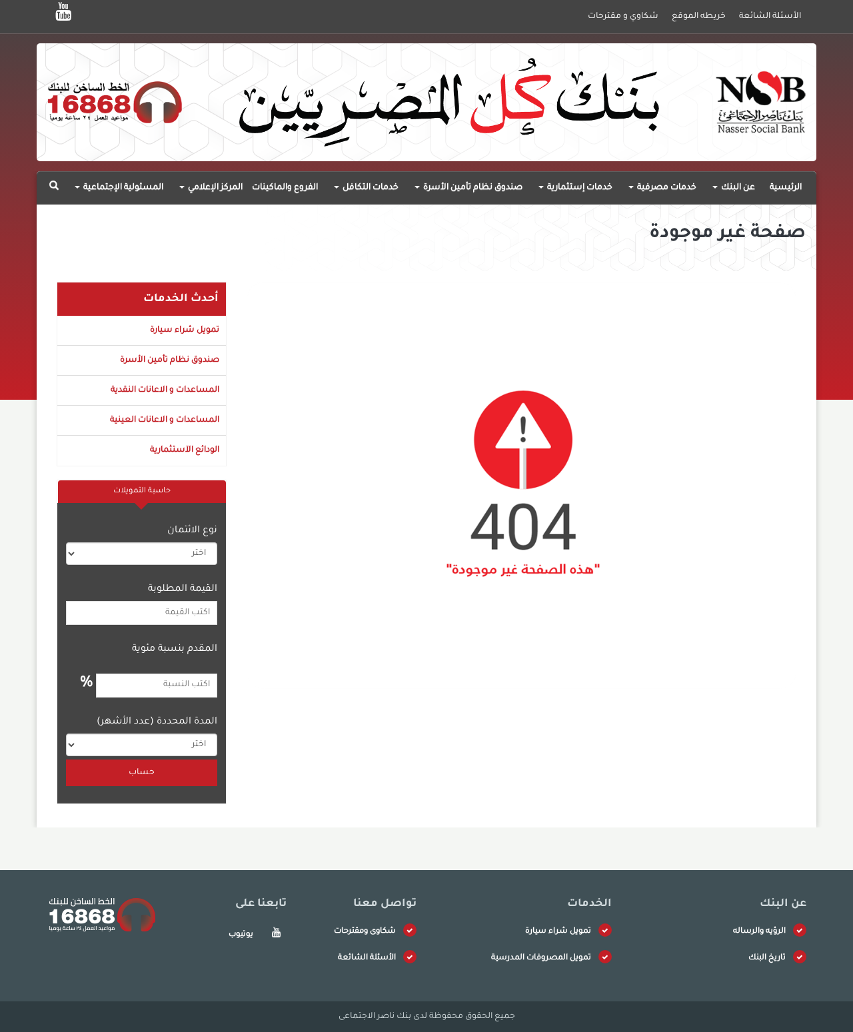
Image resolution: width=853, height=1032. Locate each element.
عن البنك (737, 188)
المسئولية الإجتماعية (122, 188)
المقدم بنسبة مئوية (174, 649)
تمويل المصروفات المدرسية (541, 958)
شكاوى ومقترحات (365, 931)
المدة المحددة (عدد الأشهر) (157, 722)
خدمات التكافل (370, 188)
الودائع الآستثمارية (184, 450)
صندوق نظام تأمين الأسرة (471, 188)
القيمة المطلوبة (182, 589)
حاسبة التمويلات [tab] (142, 491)
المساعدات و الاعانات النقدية (165, 390)
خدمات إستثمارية (578, 188)
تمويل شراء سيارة (184, 330)
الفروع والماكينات (285, 188)
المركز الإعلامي (214, 188)
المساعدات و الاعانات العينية (164, 420)
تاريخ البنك (767, 958)
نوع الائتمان (192, 531)
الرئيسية (786, 188)
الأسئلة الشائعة (367, 958)
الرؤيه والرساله (759, 931)
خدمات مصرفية (665, 188)
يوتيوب (241, 935)
